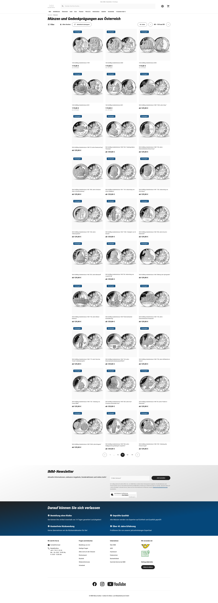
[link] (51, 6)
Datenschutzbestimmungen (160, 487)
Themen (81, 11)
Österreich (65, 11)
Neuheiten (109, 2)
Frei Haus (115, 2)
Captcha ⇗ (132, 496)
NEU (50, 11)
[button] (63, 6)
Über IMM (102, 2)
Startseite (50, 15)
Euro (75, 11)
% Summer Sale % (121, 11)
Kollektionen (56, 11)
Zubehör (103, 11)
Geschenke (111, 11)
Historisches (96, 11)
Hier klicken (125, 495)
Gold (71, 11)
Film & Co (88, 11)
